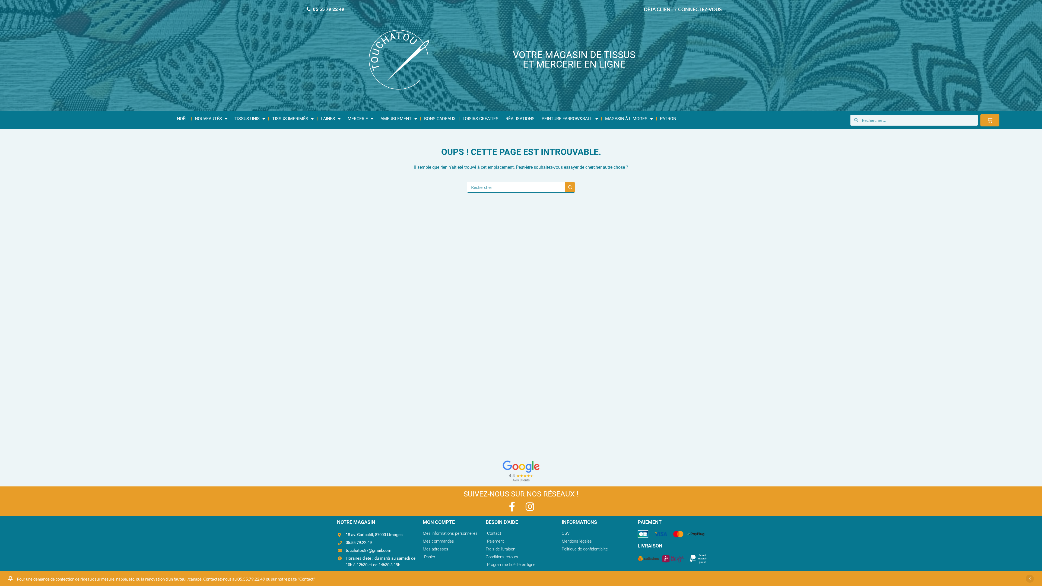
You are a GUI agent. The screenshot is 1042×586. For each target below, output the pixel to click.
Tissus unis (247, 118)
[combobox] (516, 187)
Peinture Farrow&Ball (567, 118)
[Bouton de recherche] (570, 187)
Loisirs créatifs (480, 118)
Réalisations (520, 118)
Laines (328, 118)
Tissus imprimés (290, 118)
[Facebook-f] (512, 507)
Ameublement (396, 118)
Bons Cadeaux (440, 118)
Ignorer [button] (1030, 579)
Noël (182, 118)
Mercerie (358, 118)
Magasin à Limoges (626, 118)
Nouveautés (208, 118)
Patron (668, 118)
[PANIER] (989, 120)
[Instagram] (530, 507)
